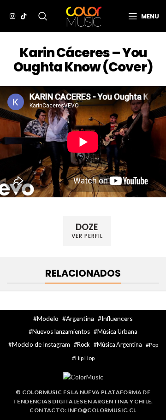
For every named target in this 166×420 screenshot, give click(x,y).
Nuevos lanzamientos (61, 331)
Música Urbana (117, 331)
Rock (83, 344)
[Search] (43, 16)
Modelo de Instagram (41, 344)
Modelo (48, 318)
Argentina (80, 318)
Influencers (117, 318)
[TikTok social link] (23, 16)
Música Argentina (119, 344)
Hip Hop (85, 358)
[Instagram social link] (12, 16)
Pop (153, 344)
